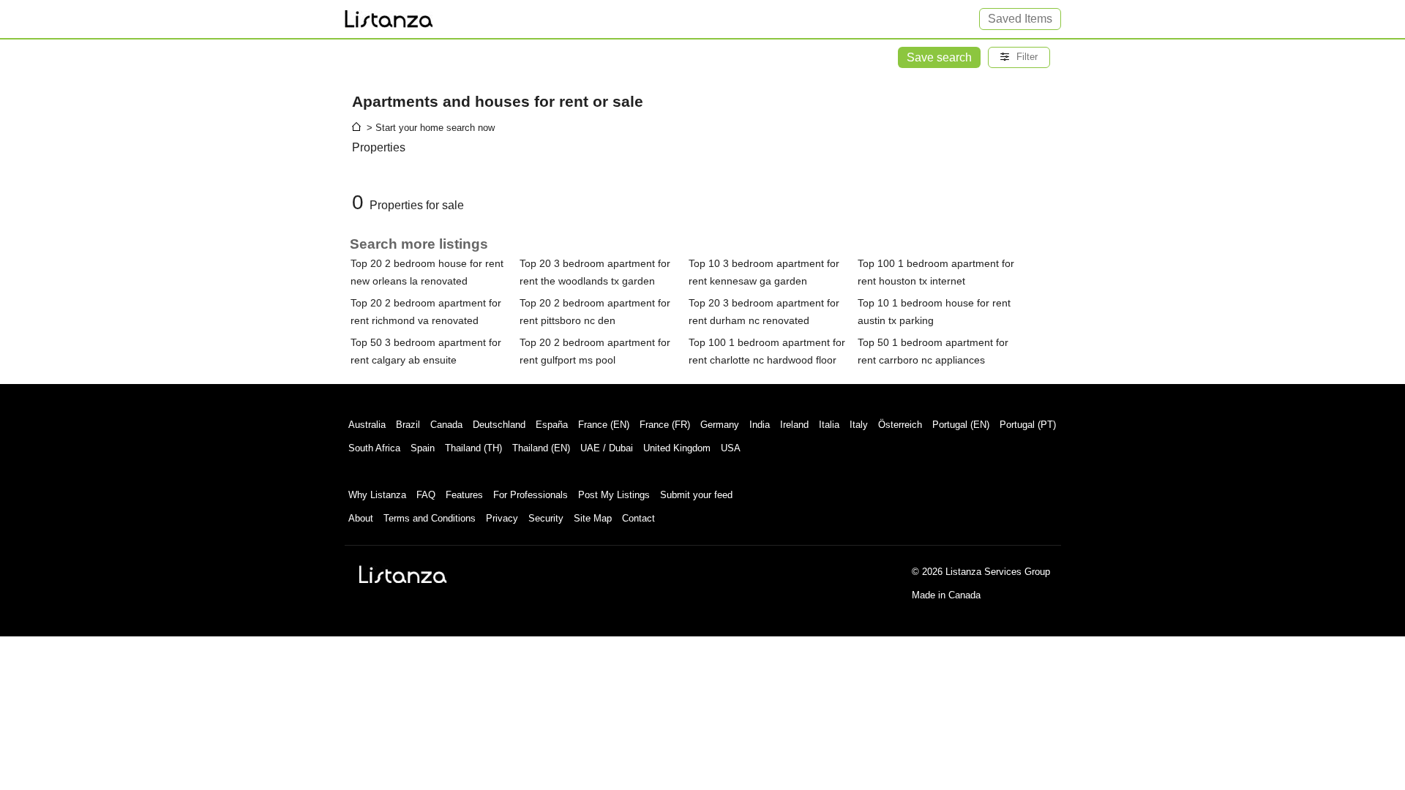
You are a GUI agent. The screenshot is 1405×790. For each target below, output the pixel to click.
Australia (367, 424)
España (552, 424)
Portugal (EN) (960, 424)
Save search (939, 57)
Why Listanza (377, 494)
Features (464, 494)
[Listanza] (403, 574)
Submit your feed (696, 494)
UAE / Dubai (606, 448)
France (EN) (603, 424)
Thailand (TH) (473, 448)
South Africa (374, 448)
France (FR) (665, 424)
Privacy (502, 518)
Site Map (593, 518)
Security (545, 518)
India (759, 424)
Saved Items (1020, 18)
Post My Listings (614, 494)
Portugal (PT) (1028, 424)
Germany (719, 424)
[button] (1019, 57)
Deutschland (499, 424)
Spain (423, 448)
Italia (829, 424)
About (360, 518)
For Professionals (530, 494)
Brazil (408, 424)
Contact (638, 518)
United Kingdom (677, 448)
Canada (446, 424)
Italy (859, 424)
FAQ (425, 494)
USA (731, 448)
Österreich (900, 424)
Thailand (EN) (541, 448)
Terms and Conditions (429, 518)
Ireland (794, 424)
